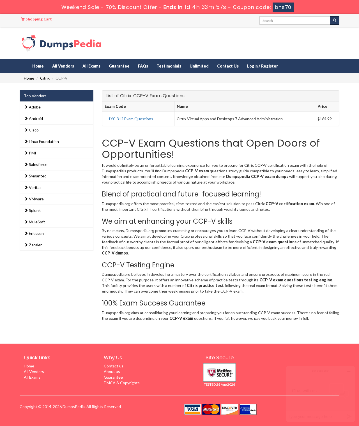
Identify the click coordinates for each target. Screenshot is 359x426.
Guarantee (119, 66)
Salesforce (37, 164)
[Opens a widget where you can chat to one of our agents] (320, 394)
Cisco (33, 130)
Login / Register (262, 66)
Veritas (35, 187)
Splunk (34, 210)
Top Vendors (35, 95)
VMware (36, 198)
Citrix (45, 78)
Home (38, 66)
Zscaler (35, 244)
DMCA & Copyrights (122, 382)
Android (35, 118)
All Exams (91, 66)
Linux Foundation (43, 141)
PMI (32, 153)
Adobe (34, 107)
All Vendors (63, 66)
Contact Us (228, 66)
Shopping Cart (38, 19)
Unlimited (199, 66)
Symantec (37, 175)
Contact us (113, 366)
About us (112, 371)
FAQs (143, 66)
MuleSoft (36, 221)
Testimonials (169, 66)
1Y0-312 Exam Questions (130, 118)
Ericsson (36, 233)
